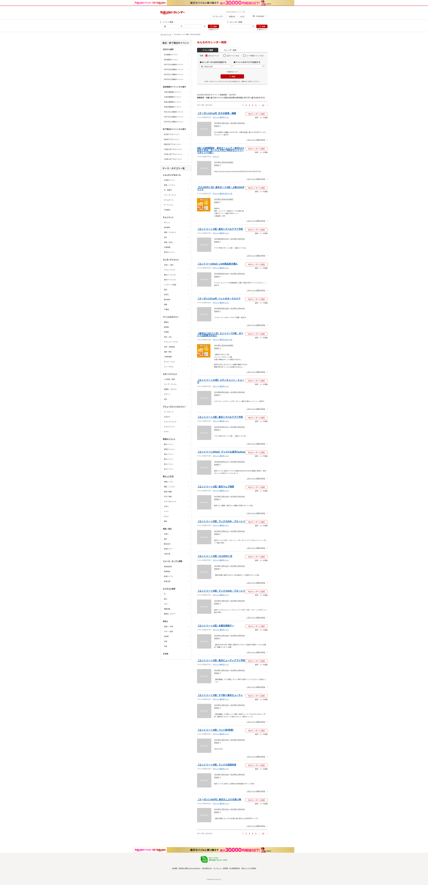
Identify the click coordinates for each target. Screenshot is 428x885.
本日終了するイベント (172, 134)
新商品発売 (168, 566)
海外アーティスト (170, 279)
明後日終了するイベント (172, 144)
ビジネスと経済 (169, 588)
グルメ (166, 516)
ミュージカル (168, 366)
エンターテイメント (171, 259)
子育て (166, 506)
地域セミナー (168, 549)
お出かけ (167, 417)
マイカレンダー (218, 16)
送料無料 (167, 227)
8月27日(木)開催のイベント (173, 64)
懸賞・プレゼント (170, 232)
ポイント (167, 222)
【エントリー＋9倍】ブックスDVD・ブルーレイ (221, 521)
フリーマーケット (170, 195)
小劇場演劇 (168, 356)
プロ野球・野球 (169, 379)
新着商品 (167, 571)
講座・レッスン (169, 486)
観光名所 (167, 544)
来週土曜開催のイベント (172, 102)
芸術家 (166, 636)
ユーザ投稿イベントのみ (254, 55)
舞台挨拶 (167, 299)
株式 (165, 599)
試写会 (166, 294)
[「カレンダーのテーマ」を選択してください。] (242, 26)
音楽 (165, 289)
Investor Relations (194, 868)
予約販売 (167, 210)
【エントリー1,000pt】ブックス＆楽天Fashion (221, 451)
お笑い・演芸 (168, 265)
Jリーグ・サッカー (170, 384)
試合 (165, 399)
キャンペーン (168, 217)
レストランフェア (170, 421)
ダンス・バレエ (169, 361)
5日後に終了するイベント (173, 159)
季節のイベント (169, 439)
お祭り (166, 534)
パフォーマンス (169, 270)
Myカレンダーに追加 (256, 113)
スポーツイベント (170, 374)
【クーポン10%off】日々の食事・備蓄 (216, 113)
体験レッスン (168, 481)
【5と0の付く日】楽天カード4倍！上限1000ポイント (220, 188)
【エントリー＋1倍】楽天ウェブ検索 (215, 486)
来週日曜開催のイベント (172, 107)
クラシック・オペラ (171, 342)
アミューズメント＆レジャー (174, 406)
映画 (165, 304)
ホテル (166, 431)
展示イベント (168, 444)
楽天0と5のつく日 (226, 193)
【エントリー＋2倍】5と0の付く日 (214, 556)
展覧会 (166, 322)
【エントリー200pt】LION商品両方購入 (217, 263)
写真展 (166, 332)
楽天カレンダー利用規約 (248, 868)
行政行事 (167, 554)
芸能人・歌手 (168, 626)
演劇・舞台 (168, 352)
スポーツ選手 (168, 631)
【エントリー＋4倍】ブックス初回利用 (216, 764)
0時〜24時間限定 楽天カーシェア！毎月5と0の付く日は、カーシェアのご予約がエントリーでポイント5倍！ (220, 150)
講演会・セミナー (170, 614)
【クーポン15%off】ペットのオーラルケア (219, 298)
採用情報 (225, 868)
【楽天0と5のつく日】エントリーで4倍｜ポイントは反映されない (220, 334)
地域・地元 (167, 528)
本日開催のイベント (171, 54)
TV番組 (166, 309)
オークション (168, 205)
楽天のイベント (169, 252)
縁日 (165, 539)
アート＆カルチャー (171, 316)
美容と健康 (168, 491)
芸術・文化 (168, 337)
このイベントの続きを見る (256, 140)
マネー (166, 604)
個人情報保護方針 (234, 868)
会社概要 (174, 868)
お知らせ (232, 16)
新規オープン (168, 576)
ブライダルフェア (170, 501)
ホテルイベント (169, 426)
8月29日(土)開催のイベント (173, 74)
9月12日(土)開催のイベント (173, 112)
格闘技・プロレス (170, 389)
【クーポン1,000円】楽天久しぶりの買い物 (219, 799)
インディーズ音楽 (170, 284)
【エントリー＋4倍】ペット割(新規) (215, 729)
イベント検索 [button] (207, 50)
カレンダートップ (165, 34)
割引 (165, 237)
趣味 (165, 521)
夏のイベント (168, 459)
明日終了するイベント (172, 139)
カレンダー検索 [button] (230, 50)
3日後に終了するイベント (173, 149)
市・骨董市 (168, 190)
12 (263, 105)
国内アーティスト (170, 275)
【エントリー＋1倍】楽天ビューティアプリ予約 (221, 660)
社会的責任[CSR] (207, 868)
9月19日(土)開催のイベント (173, 121)
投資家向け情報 (183, 868)
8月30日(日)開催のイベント (173, 79)
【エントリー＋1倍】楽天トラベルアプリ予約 (220, 229)
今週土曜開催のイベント (172, 92)
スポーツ (167, 394)
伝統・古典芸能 (169, 347)
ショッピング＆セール (172, 174)
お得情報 (167, 247)
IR (164, 594)
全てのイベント (213, 55)
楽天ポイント (224, 117)
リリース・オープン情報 (172, 561)
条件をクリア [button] (233, 72)
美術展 (166, 327)
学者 (165, 646)
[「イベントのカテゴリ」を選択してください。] (196, 26)
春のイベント (168, 454)
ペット (166, 511)
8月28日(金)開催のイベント (173, 69)
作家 (165, 641)
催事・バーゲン (169, 185)
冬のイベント (168, 469)
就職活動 (167, 609)
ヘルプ (242, 16)
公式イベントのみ (233, 55)
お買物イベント (169, 180)
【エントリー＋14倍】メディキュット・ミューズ (220, 381)
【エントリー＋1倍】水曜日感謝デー (215, 625)
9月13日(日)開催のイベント (173, 117)
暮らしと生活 (168, 476)
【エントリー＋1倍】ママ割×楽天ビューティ (220, 695)
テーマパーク (168, 412)
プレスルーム (217, 868)
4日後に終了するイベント (173, 154)
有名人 (165, 621)
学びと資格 (168, 496)
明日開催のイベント (171, 59)
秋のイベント (168, 464)
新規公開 (167, 581)
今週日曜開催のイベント (172, 97)
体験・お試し (168, 242)
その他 (165, 653)
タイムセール (168, 200)
